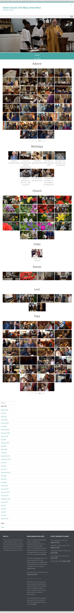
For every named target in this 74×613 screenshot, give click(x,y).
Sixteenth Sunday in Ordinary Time (60, 556)
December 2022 (5, 433)
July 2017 (3, 505)
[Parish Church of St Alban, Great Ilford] (37, 51)
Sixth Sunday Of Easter (57, 561)
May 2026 (3, 416)
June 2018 (3, 476)
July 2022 (3, 439)
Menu (37, 16)
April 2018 (4, 482)
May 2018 (3, 479)
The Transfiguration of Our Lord (59, 540)
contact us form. (31, 568)
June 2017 (3, 509)
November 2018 (5, 472)
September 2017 (5, 499)
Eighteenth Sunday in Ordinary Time (60, 545)
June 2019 (3, 462)
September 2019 (5, 459)
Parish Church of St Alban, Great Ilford (22, 7)
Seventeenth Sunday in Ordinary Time (61, 550)
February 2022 (5, 443)
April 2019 (4, 469)
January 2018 (4, 489)
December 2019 (5, 456)
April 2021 (4, 446)
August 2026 (4, 410)
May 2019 (3, 466)
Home (35, 58)
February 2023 (5, 430)
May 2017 (3, 512)
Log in (2, 527)
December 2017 (5, 492)
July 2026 (3, 413)
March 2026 (4, 420)
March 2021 (4, 449)
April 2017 (4, 515)
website (44, 554)
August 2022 (4, 436)
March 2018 (4, 486)
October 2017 (5, 495)
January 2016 (4, 519)
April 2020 (4, 453)
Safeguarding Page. (32, 574)
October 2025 (5, 423)
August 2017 (4, 502)
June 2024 (3, 426)
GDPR (34, 604)
